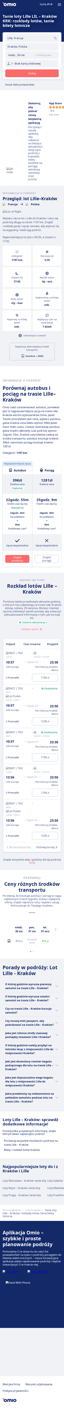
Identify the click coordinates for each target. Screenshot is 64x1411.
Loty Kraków (33, 1210)
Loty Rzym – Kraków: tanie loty (21, 1188)
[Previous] (8, 929)
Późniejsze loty (45, 847)
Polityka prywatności (15, 1391)
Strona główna (12, 1210)
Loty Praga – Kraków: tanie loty (22, 1195)
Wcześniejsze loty (20, 847)
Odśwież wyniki (29, 629)
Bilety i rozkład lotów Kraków (22, 1150)
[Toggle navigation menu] (59, 5)
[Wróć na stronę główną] (9, 5)
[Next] (55, 929)
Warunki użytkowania (38, 1384)
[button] (18, 55)
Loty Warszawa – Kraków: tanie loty (24, 1180)
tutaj (32, 862)
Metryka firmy (11, 1384)
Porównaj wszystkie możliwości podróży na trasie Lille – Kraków (31, 1142)
